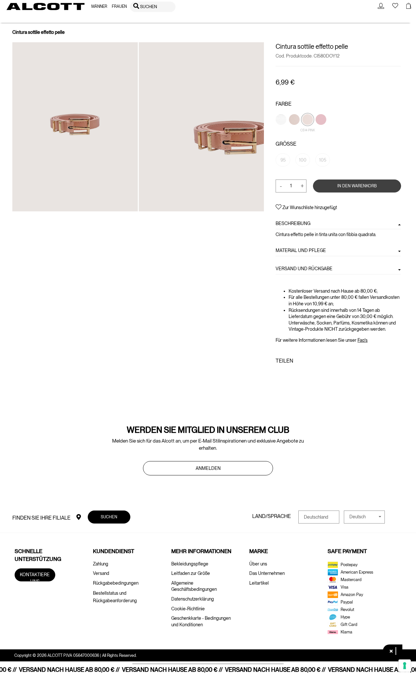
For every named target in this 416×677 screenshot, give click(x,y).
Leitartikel (259, 583)
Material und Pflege (301, 250)
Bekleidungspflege (189, 563)
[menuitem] (99, 6)
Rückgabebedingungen (115, 583)
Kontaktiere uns (35, 576)
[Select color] (281, 130)
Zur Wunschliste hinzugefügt (309, 207)
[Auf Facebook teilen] (279, 374)
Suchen (109, 516)
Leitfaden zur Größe (190, 573)
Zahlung (100, 563)
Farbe (284, 104)
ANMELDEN (208, 468)
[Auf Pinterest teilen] (299, 374)
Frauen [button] (119, 6)
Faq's (363, 340)
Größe (286, 144)
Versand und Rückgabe (304, 268)
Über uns (258, 563)
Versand (101, 573)
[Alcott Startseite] (45, 6)
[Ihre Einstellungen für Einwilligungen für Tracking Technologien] (404, 665)
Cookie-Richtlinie (188, 608)
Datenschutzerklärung (192, 599)
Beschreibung (293, 223)
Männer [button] (99, 6)
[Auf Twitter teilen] (288, 374)
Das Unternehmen (267, 573)
